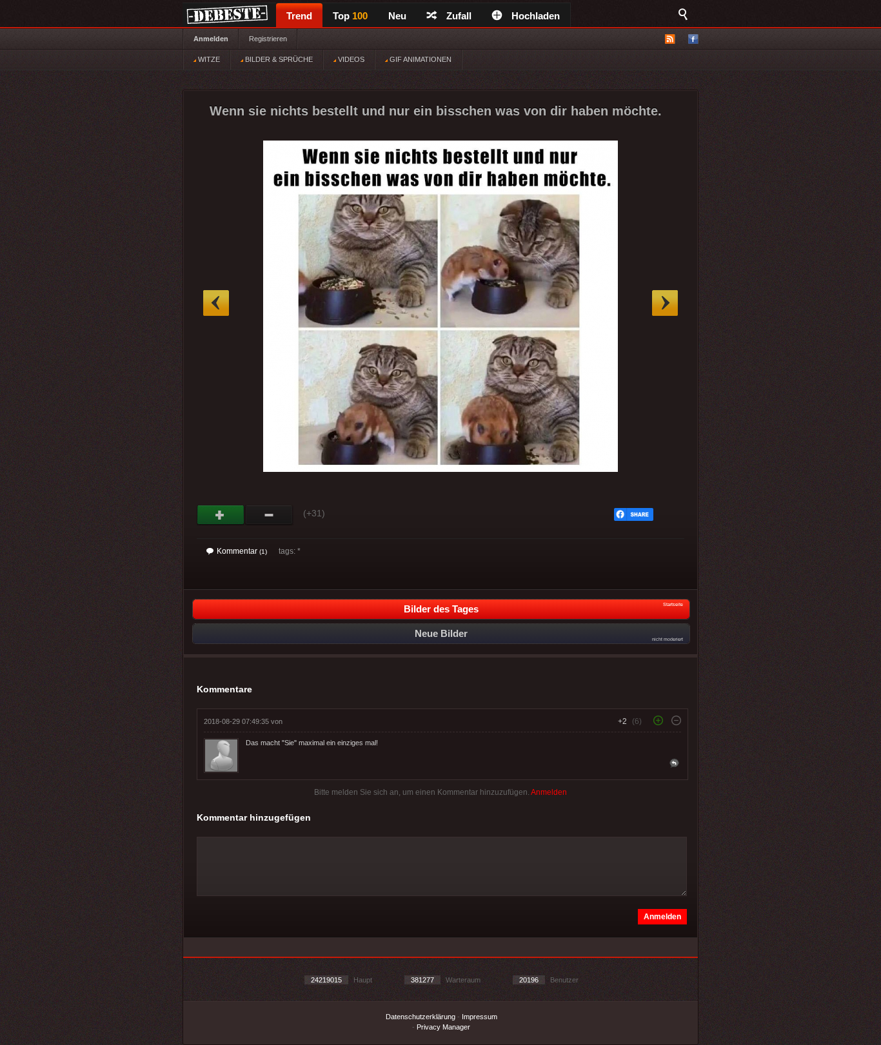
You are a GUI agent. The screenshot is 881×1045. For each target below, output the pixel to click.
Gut (221, 515)
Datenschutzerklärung (420, 1017)
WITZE (208, 59)
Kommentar (242, 551)
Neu (397, 15)
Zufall (458, 15)
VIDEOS (350, 59)
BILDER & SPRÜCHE (278, 59)
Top (350, 15)
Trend (299, 15)
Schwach (269, 515)
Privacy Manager (443, 1027)
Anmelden (210, 39)
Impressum (479, 1017)
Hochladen (535, 15)
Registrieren (268, 39)
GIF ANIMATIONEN (419, 59)
